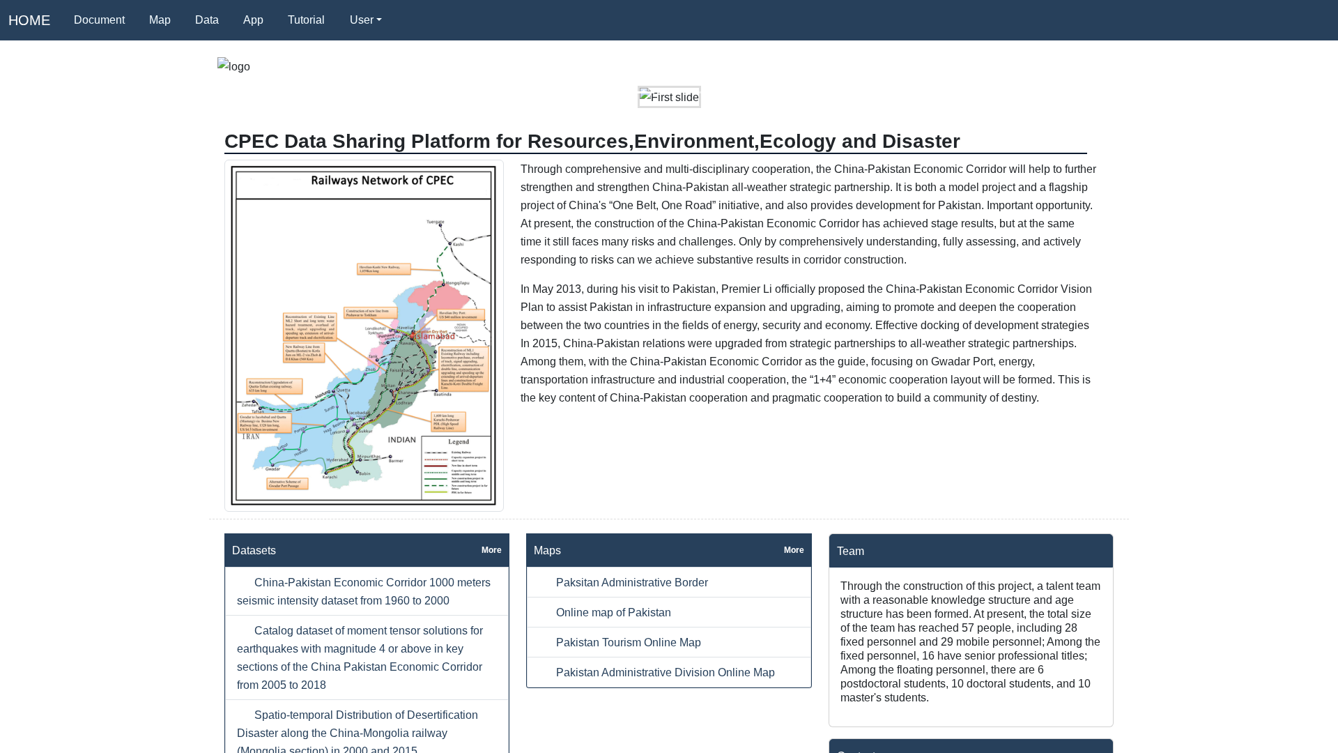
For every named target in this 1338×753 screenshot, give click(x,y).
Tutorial (306, 20)
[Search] (410, 20)
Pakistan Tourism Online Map (627, 642)
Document (99, 20)
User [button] (362, 20)
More (492, 550)
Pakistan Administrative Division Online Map (664, 672)
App (253, 20)
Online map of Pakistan (612, 612)
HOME (29, 20)
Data (207, 20)
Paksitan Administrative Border (630, 582)
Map (160, 20)
